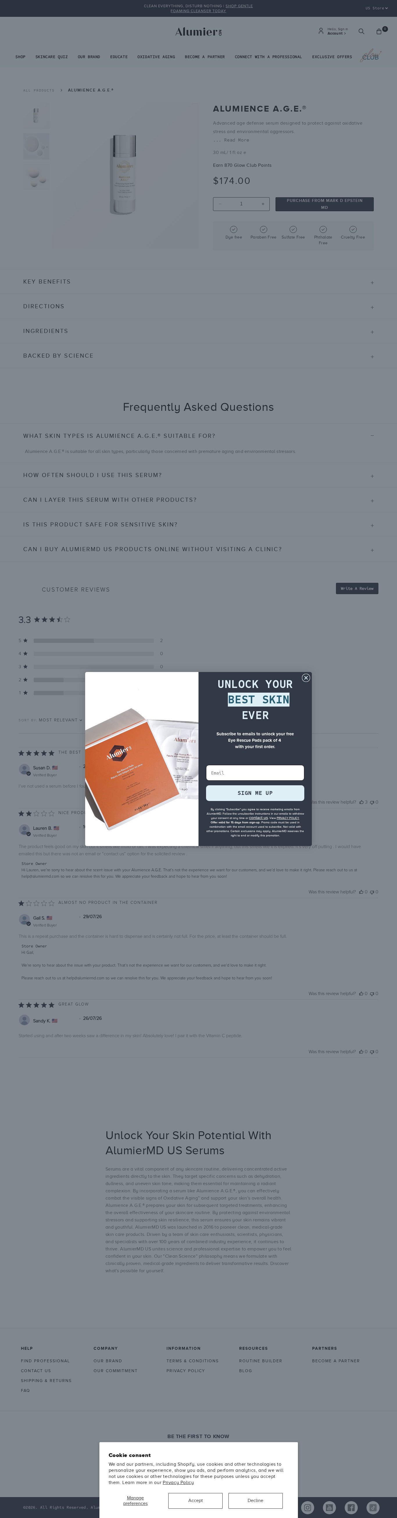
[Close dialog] (306, 677)
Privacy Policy (178, 1482)
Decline (255, 1500)
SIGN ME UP (255, 793)
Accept (195, 1500)
